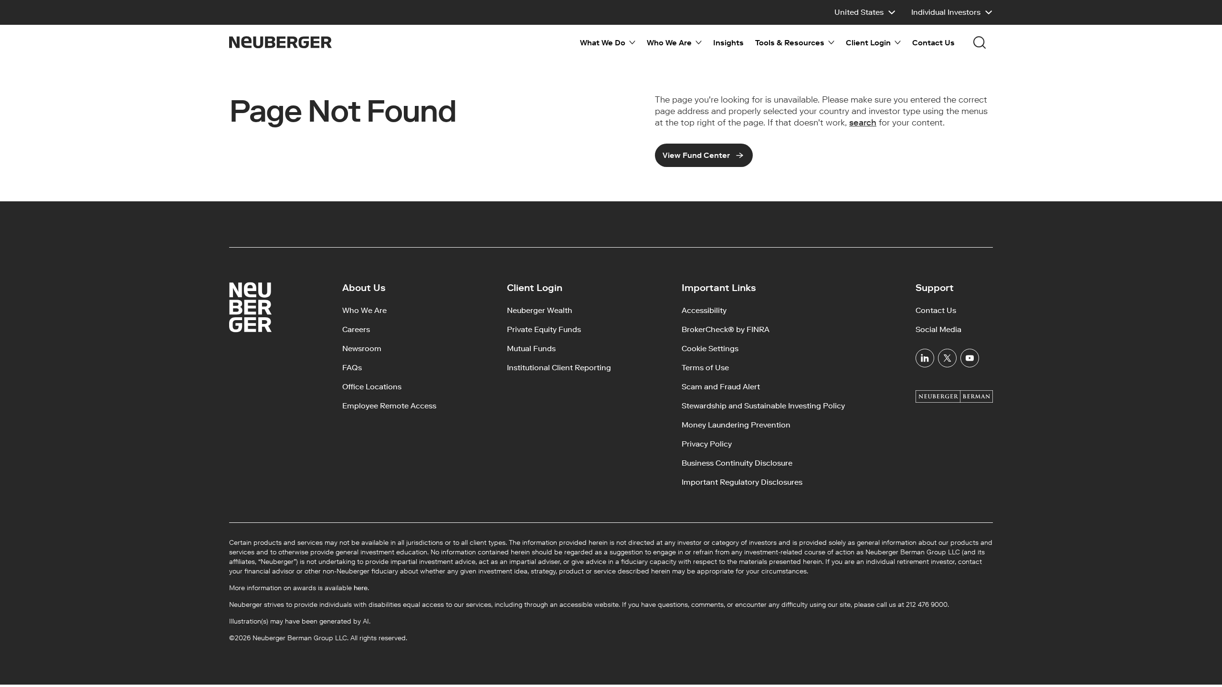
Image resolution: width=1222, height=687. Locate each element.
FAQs (352, 367)
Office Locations (371, 386)
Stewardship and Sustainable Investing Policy (763, 405)
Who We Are (364, 310)
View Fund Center (696, 155)
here (361, 588)
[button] (865, 12)
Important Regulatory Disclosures (742, 482)
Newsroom (361, 348)
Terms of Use (705, 367)
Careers (356, 329)
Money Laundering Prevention (736, 424)
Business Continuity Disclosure (737, 463)
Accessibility (704, 310)
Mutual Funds (531, 348)
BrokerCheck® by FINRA (725, 329)
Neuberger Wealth (539, 310)
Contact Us (933, 42)
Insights (728, 42)
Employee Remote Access (389, 405)
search (862, 122)
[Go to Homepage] (280, 42)
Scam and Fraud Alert (721, 386)
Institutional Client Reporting (559, 367)
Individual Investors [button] (945, 12)
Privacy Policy (707, 443)
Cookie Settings (710, 348)
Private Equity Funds (544, 329)
